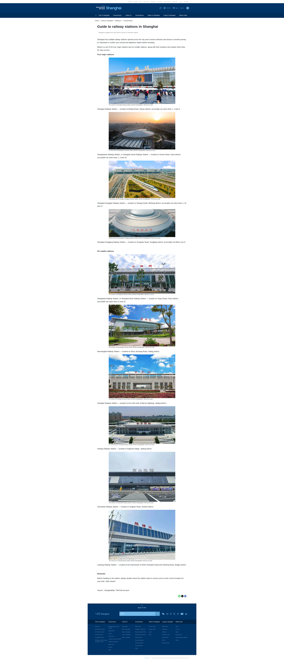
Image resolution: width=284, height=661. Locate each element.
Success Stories (139, 645)
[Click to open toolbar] (161, 8)
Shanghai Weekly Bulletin (181, 637)
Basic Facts (111, 636)
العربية (180, 1)
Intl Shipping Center (99, 637)
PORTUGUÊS (167, 1)
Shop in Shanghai (126, 637)
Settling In (164, 632)
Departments (111, 630)
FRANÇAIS (153, 1)
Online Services (165, 642)
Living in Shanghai (169, 15)
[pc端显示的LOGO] (108, 8)
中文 (131, 1)
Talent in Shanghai (154, 15)
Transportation (128, 20)
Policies (110, 633)
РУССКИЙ (174, 1)
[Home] (96, 15)
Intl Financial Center (99, 632)
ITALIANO (186, 1)
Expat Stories (165, 637)
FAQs (109, 649)
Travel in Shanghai (126, 634)
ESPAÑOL (159, 1)
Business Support (139, 640)
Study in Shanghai (126, 632)
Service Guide (152, 626)
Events (177, 640)
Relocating (164, 629)
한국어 (140, 1)
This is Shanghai (104, 15)
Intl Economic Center (100, 629)
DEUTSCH (146, 1)
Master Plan (111, 644)
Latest (150, 632)
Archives (110, 647)
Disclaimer (147, 658)
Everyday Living (166, 634)
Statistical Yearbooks (113, 641)
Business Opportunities (140, 632)
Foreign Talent (152, 629)
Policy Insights (138, 637)
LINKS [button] (122, 613)
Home (97, 20)
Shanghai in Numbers (140, 629)
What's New (183, 15)
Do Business (139, 15)
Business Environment (140, 634)
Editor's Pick (138, 626)
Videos (177, 632)
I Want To (128, 15)
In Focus (178, 629)
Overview (97, 626)
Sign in (177, 8)
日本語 (135, 1)
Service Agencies (139, 642)
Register (182, 8)
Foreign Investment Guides (114, 639)
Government (117, 15)
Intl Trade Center (99, 634)
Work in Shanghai (126, 629)
